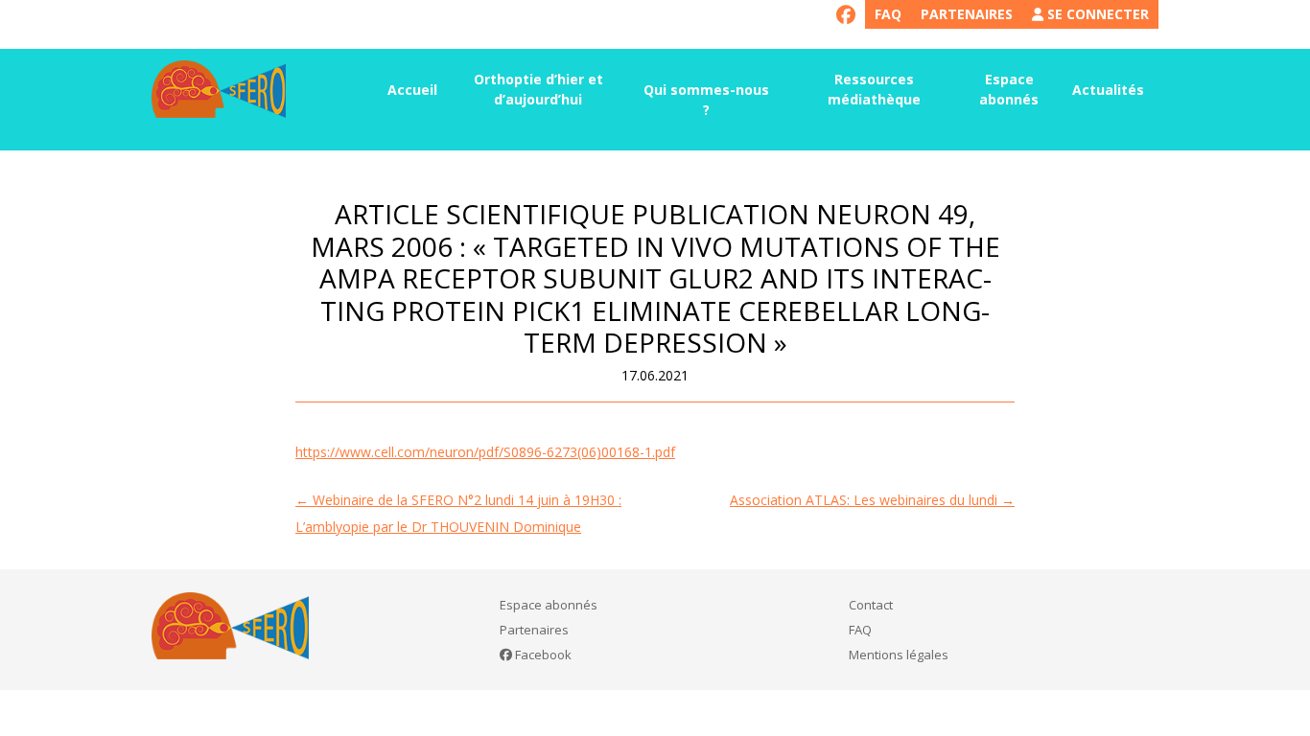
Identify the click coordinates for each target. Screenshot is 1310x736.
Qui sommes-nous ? (706, 99)
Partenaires (967, 14)
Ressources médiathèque (874, 89)
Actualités (1108, 89)
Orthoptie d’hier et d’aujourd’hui (538, 89)
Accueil (412, 89)
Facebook (542, 654)
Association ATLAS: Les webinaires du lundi (872, 500)
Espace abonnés (1009, 89)
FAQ (888, 14)
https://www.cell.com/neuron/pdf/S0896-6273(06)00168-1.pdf (485, 452)
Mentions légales (898, 654)
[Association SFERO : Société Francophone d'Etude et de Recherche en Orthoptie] (219, 89)
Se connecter (1096, 14)
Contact (871, 604)
